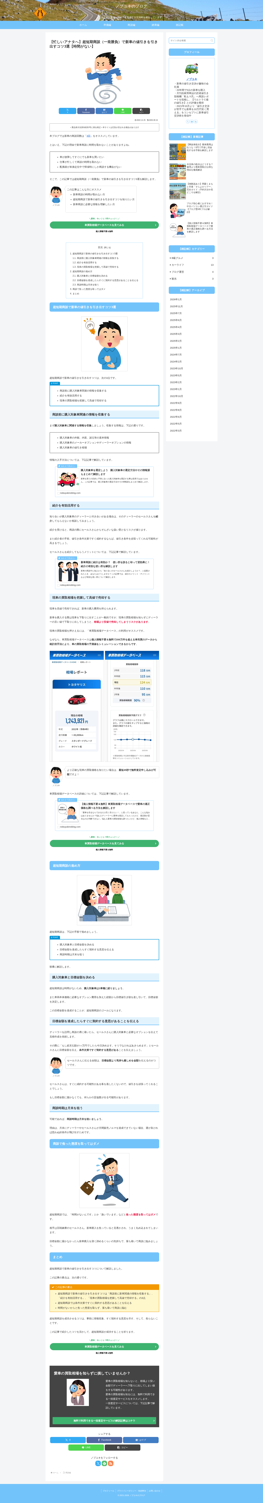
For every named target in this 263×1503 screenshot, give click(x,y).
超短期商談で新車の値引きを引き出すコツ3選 (95, 253)
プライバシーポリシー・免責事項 (131, 1491)
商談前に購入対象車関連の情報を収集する (98, 258)
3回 (88, 136)
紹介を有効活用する (87, 262)
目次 (100, 247)
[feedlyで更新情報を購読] (104, 1463)
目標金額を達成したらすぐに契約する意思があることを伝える (107, 280)
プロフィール (108, 1491)
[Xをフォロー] (98, 1463)
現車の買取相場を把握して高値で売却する (98, 267)
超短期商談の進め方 (82, 271)
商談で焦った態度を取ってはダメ (89, 289)
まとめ (76, 293)
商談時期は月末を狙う (88, 284)
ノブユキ (191, 79)
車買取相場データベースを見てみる (104, 225)
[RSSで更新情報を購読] (110, 1463)
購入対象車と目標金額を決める (92, 275)
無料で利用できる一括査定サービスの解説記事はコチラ (104, 1420)
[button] (141, 111)
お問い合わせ (154, 1491)
